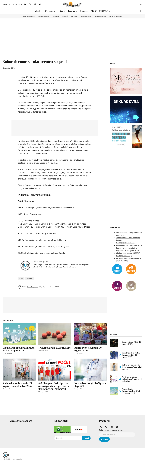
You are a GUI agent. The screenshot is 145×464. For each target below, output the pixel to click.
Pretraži (86, 438)
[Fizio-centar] (126, 136)
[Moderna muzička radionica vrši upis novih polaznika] (114, 379)
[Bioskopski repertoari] (117, 269)
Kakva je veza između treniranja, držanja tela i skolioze (132, 366)
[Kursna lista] (126, 81)
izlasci (21, 278)
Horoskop (74, 16)
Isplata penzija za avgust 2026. (129, 245)
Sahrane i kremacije (115, 16)
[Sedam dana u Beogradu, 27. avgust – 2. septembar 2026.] (19, 370)
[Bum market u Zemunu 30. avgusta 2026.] (90, 334)
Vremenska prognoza (125, 243)
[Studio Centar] (62, 429)
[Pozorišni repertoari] (131, 269)
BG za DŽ (65, 16)
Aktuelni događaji (43, 16)
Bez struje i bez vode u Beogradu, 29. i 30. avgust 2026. (131, 354)
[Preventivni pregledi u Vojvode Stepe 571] (90, 370)
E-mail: (120, 430)
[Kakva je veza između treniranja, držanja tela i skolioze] (114, 367)
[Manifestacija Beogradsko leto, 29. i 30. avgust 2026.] (19, 334)
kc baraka (30, 278)
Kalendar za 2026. (29, 16)
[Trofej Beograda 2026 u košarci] (54, 334)
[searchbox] (68, 438)
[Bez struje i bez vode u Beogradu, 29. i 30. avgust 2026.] (114, 355)
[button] (140, 4)
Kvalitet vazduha (86, 16)
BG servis (56, 16)
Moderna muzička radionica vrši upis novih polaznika (132, 378)
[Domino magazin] (79, 429)
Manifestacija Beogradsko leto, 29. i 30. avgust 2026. (131, 391)
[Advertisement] (72, 35)
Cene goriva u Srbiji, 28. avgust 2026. (131, 343)
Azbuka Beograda (100, 16)
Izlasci (5, 58)
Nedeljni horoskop (124, 256)
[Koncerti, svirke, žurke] (117, 286)
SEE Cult (40, 96)
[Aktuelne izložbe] (131, 286)
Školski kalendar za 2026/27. (128, 253)
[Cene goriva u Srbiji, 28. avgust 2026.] (114, 343)
